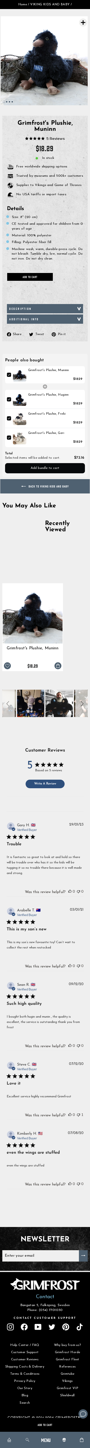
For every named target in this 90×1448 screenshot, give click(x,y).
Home (22, 4)
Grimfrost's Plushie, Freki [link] (47, 414)
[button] (8, 703)
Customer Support (25, 1352)
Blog (24, 1395)
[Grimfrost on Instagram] (10, 1326)
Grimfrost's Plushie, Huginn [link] (48, 395)
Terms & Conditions (25, 1374)
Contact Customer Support (45, 1318)
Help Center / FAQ (24, 1345)
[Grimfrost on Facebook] (24, 1326)
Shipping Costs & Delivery (24, 1366)
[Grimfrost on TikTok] (79, 1326)
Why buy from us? (67, 1345)
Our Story (24, 1388)
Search (25, 1403)
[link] (19, 374)
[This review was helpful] (70, 891)
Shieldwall (67, 1395)
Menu (46, 1439)
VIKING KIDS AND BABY (49, 4)
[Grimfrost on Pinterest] (65, 1326)
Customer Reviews (25, 1359)
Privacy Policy (24, 1381)
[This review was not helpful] (78, 891)
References (67, 1366)
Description (20, 308)
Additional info (24, 319)
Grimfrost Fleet (67, 1359)
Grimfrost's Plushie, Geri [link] (46, 433)
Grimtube (68, 1374)
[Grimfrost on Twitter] (51, 1326)
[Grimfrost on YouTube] (38, 1326)
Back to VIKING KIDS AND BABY (48, 486)
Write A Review (45, 783)
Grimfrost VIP (67, 1388)
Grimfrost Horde (67, 1352)
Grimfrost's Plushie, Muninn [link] (48, 370)
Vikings (67, 1381)
